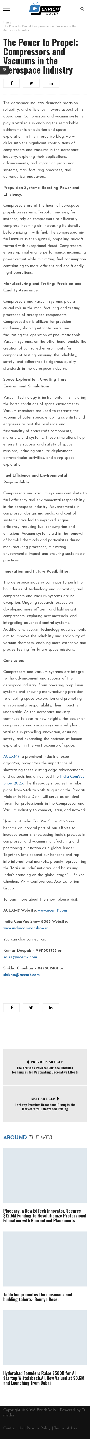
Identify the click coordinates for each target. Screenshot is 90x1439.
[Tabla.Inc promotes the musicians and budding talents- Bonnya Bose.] (45, 1258)
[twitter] (31, 83)
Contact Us (13, 1428)
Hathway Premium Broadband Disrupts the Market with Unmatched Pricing (45, 1106)
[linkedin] (51, 83)
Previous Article (47, 1062)
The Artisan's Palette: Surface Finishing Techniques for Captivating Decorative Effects (45, 1070)
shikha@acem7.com (21, 975)
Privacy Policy (38, 1428)
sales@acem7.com (20, 957)
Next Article (43, 1098)
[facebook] (11, 83)
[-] (45, 9)
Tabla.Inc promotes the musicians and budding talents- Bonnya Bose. (37, 1296)
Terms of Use (66, 1428)
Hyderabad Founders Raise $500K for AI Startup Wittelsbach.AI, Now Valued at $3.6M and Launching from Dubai (43, 1378)
